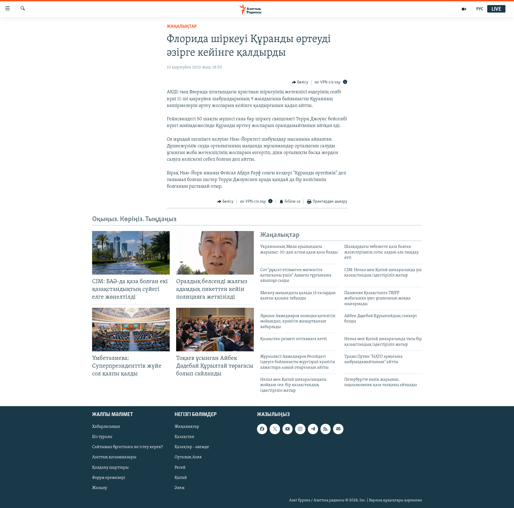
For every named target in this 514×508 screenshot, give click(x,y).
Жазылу (99, 488)
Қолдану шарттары (110, 467)
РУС (479, 9)
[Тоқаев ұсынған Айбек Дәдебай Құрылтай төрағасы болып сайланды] (215, 329)
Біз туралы (102, 437)
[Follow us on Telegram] (313, 429)
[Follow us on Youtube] (287, 429)
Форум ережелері (108, 478)
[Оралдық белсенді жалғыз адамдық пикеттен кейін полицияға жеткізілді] (215, 253)
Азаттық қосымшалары (114, 457)
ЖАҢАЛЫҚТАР (182, 26)
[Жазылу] (338, 429)
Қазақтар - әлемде (192, 447)
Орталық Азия (188, 457)
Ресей (180, 467)
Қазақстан (184, 437)
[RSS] (325, 429)
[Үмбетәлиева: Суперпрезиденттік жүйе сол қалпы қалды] (131, 329)
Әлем (179, 488)
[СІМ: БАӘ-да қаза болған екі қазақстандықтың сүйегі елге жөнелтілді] (131, 253)
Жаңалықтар (187, 427)
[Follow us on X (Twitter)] (275, 429)
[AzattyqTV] (464, 9)
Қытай (181, 478)
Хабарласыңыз (106, 427)
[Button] (300, 82)
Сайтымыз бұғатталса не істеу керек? (127, 447)
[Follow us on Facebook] (262, 429)
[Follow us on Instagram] (300, 429)
